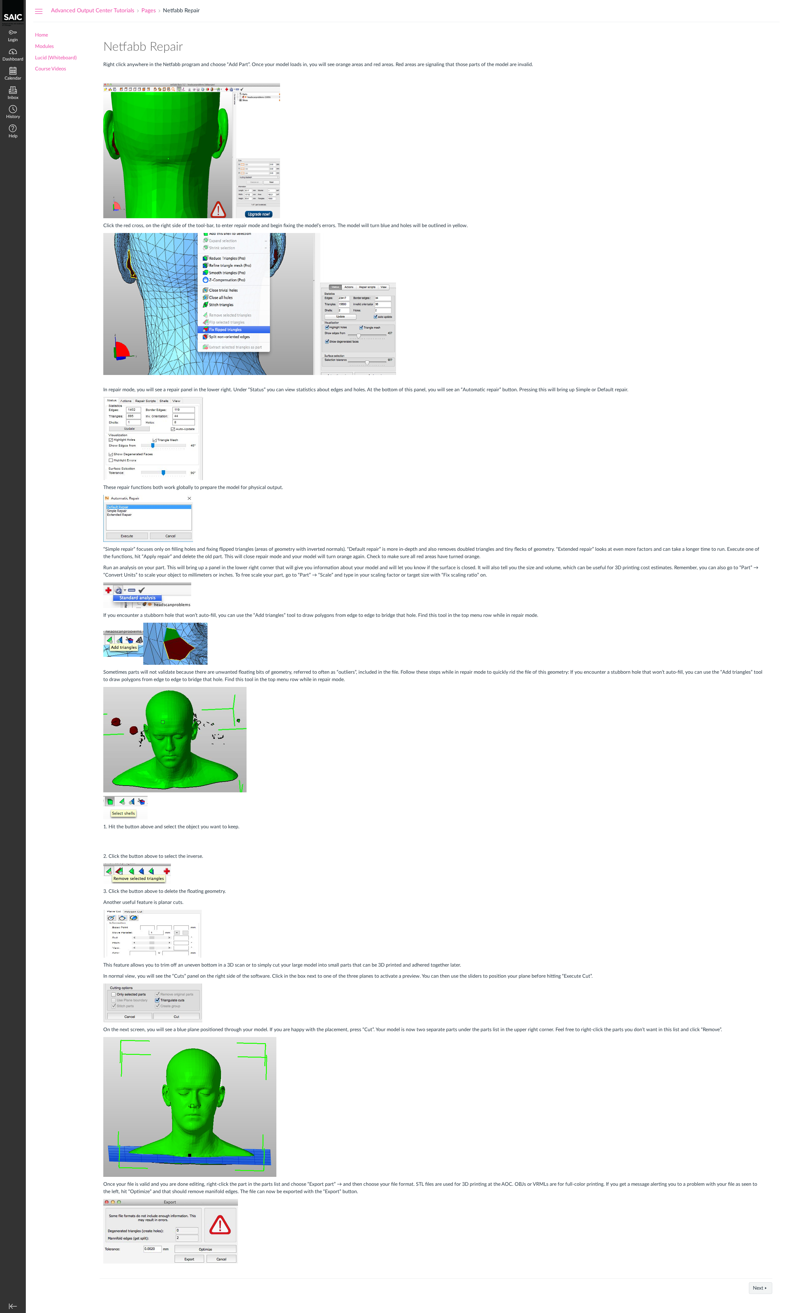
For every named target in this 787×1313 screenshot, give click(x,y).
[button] (13, 112)
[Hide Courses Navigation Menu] (38, 11)
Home (41, 35)
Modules (44, 46)
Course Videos (50, 68)
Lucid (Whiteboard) (56, 57)
